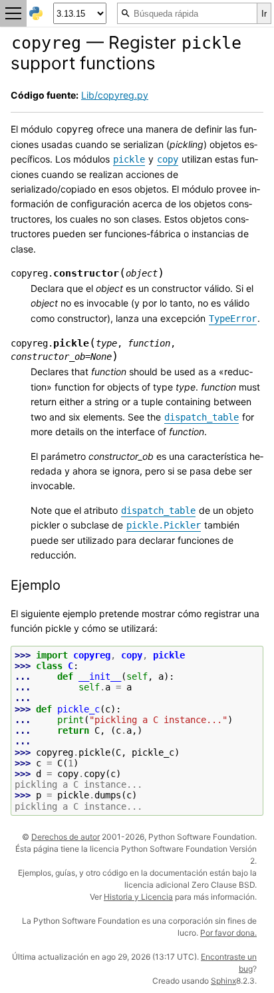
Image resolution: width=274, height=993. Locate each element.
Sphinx (223, 981)
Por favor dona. (228, 933)
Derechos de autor (65, 837)
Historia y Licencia (138, 897)
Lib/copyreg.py (114, 95)
